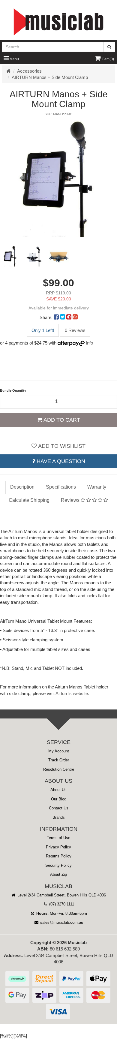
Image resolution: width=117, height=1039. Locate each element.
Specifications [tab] (61, 486)
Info (89, 342)
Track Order (58, 760)
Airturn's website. (72, 693)
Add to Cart (61, 420)
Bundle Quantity (13, 390)
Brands (58, 817)
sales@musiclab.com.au (61, 922)
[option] (58, 178)
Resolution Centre (58, 769)
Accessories (29, 71)
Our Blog (58, 799)
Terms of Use (58, 838)
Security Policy (58, 865)
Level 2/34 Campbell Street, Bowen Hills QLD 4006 (61, 895)
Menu (14, 59)
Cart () (107, 59)
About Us (58, 790)
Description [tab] (22, 486)
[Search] (109, 47)
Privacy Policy (58, 847)
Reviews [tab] (71, 500)
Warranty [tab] (96, 486)
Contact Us (58, 808)
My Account (58, 751)
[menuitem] (57, 317)
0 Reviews (75, 330)
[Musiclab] (58, 21)
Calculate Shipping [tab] (29, 500)
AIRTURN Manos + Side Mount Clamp (50, 77)
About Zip (58, 874)
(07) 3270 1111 (61, 904)
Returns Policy (58, 856)
